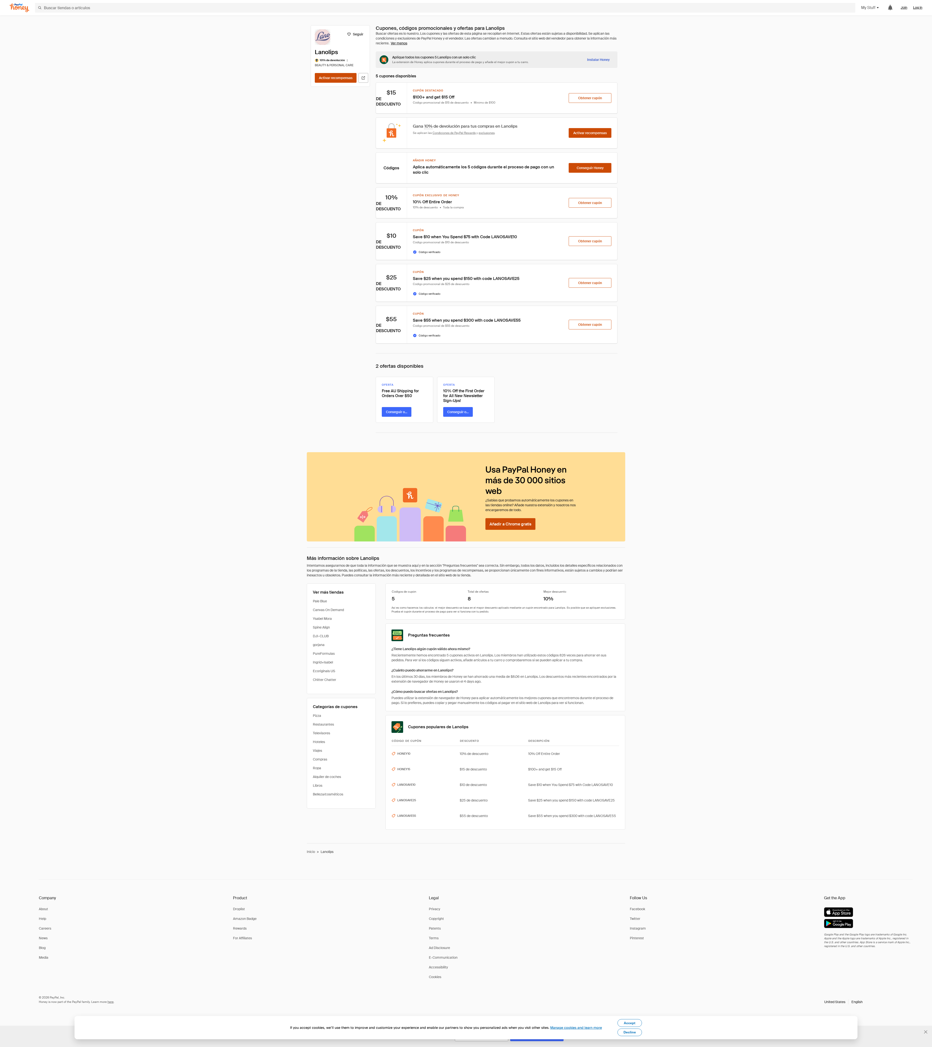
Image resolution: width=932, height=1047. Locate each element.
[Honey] (19, 8)
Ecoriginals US (324, 671)
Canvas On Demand (328, 610)
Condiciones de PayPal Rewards (454, 133)
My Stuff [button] (868, 7)
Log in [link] (917, 7)
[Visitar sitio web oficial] (363, 78)
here (111, 1002)
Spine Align (321, 627)
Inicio (311, 852)
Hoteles (319, 742)
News (43, 938)
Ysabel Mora (322, 618)
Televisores (321, 733)
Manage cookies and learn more (576, 1027)
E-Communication (443, 957)
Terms (434, 938)
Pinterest (637, 938)
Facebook (637, 909)
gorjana (319, 645)
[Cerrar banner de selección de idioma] (925, 1032)
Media (43, 957)
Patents (435, 928)
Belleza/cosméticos (328, 794)
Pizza (317, 715)
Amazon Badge (245, 918)
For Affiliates (242, 938)
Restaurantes (323, 724)
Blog (42, 948)
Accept (629, 1023)
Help (42, 918)
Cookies (435, 977)
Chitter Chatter (324, 680)
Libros (317, 785)
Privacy (434, 909)
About (43, 909)
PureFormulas (324, 653)
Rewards (240, 928)
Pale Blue (320, 601)
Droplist (239, 909)
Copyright (436, 918)
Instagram (638, 928)
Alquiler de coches (327, 777)
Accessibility (438, 967)
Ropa (317, 768)
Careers (45, 928)
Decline (630, 1032)
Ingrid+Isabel (323, 662)
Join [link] (904, 7)
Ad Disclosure (439, 948)
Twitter (635, 918)
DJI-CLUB (321, 636)
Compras (320, 759)
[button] (843, 1001)
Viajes (317, 750)
